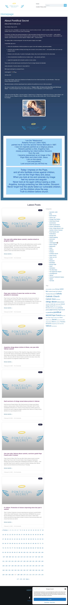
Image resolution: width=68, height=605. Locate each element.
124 (12, 561)
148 (42, 565)
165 (9, 574)
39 (7, 539)
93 (7, 552)
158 (30, 570)
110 (13, 557)
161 (39, 570)
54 (42, 539)
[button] (65, 589)
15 (35, 530)
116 (30, 557)
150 (6, 570)
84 (28, 548)
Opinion (51, 250)
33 (35, 534)
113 (21, 557)
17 (40, 530)
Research (51, 260)
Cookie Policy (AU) (41, 7)
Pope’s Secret (51, 317)
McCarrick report (54, 307)
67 (31, 543)
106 (42, 552)
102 (30, 552)
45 (21, 539)
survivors (58, 321)
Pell (46, 312)
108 (7, 557)
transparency (54, 323)
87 (35, 548)
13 (31, 530)
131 (33, 561)
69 (35, 543)
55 (3, 543)
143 (27, 565)
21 (7, 534)
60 (14, 543)
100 (24, 552)
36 (42, 534)
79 (17, 548)
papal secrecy (53, 309)
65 (26, 543)
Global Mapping (53, 237)
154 (18, 570)
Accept (49, 599)
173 (33, 574)
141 (21, 565)
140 (18, 565)
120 (42, 557)
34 (38, 534)
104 (36, 552)
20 (5, 534)
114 (24, 557)
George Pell (52, 235)
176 (42, 574)
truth (58, 323)
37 (3, 539)
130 (30, 561)
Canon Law (52, 217)
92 (5, 552)
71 (40, 543)
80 (19, 548)
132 (36, 561)
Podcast (51, 251)
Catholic (59, 294)
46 (24, 539)
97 (17, 552)
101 (27, 552)
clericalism (48, 304)
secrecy (50, 319)
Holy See (57, 306)
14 (33, 530)
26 (19, 534)
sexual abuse (48, 321)
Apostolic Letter (53, 212)
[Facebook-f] (29, 598)
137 (9, 565)
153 (15, 570)
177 (18, 579)
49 (31, 539)
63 (21, 543)
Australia (53, 289)
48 (28, 539)
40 (10, 539)
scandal (47, 319)
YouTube (51, 280)
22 (10, 534)
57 (7, 543)
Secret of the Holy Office (61, 319)
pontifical (50, 312)
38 (5, 539)
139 (15, 565)
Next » (27, 579)
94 (10, 552)
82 (24, 548)
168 (18, 574)
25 (17, 534)
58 (10, 543)
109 (10, 557)
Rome (61, 317)
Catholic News (51, 299)
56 (5, 543)
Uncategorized (53, 273)
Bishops (57, 289)
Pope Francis (52, 255)
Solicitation (52, 268)
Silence (54, 321)
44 (19, 539)
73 (3, 548)
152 (12, 570)
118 (36, 557)
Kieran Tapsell (53, 244)
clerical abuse (60, 302)
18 (42, 530)
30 (28, 534)
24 (14, 534)
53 (40, 539)
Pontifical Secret (53, 253)
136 (6, 565)
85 (31, 548)
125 (15, 561)
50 (33, 539)
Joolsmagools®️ (53, 242)
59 (12, 543)
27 (21, 534)
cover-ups (58, 304)
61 (17, 543)
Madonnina (52, 246)
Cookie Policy (46, 602)
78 (14, 548)
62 (19, 543)
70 (38, 543)
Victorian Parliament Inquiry (56, 277)
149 (3, 570)
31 (31, 534)
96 (14, 552)
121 (3, 561)
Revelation (52, 262)
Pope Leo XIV (53, 257)
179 (24, 579)
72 (42, 543)
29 (26, 534)
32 (33, 534)
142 (24, 565)
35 (40, 534)
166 (12, 574)
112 (19, 557)
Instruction (52, 239)
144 (30, 565)
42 (14, 539)
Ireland (51, 241)
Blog (50, 214)
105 (39, 552)
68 (33, 543)
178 (21, 579)
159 (33, 570)
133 (39, 561)
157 (27, 570)
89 (40, 548)
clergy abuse (51, 302)
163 (3, 574)
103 (33, 552)
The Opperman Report (55, 271)
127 (21, 561)
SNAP (51, 266)
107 (4, 557)
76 (10, 548)
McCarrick (48, 307)
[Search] (65, 5)
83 (26, 548)
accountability (48, 289)
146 (36, 565)
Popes (51, 259)
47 (26, 539)
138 (12, 565)
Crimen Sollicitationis (54, 226)
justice (60, 306)
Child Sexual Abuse (54, 224)
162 (42, 570)
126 (18, 561)
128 (24, 561)
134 (42, 561)
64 (24, 543)
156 (24, 570)
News (50, 248)
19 (3, 534)
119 (39, 557)
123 (9, 561)
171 (27, 574)
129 (27, 561)
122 (6, 561)
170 (24, 574)
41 (12, 539)
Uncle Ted (61, 323)
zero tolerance (54, 326)
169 (21, 574)
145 (33, 565)
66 (28, 543)
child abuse (58, 299)
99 (21, 552)
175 (39, 574)
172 (30, 574)
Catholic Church (52, 296)
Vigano (51, 279)
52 (38, 539)
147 (39, 565)
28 (24, 534)
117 (33, 557)
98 (19, 552)
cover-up (52, 304)
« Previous (5, 530)
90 (42, 548)
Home (37, 3)
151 (9, 570)
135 (3, 565)
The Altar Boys (53, 270)
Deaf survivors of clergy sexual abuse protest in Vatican (21, 401)
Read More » (8, 254)
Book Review (52, 215)
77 (12, 548)
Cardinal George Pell (52, 291)
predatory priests (56, 317)
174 (36, 574)
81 (21, 548)
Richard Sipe (52, 264)
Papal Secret (61, 309)
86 (33, 548)
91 (3, 552)
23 (12, 534)
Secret (54, 319)
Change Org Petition (54, 219)
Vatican (51, 275)
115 (27, 557)
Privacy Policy (52, 602)
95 (12, 552)
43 (17, 539)
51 (35, 539)
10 (24, 530)
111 (16, 557)
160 (36, 570)
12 (28, 530)
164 (6, 574)
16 (38, 530)
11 (26, 530)
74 (5, 548)
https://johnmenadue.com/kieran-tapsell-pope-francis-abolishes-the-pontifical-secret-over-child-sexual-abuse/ (28, 84)
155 (21, 570)
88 (38, 548)
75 (7, 548)
